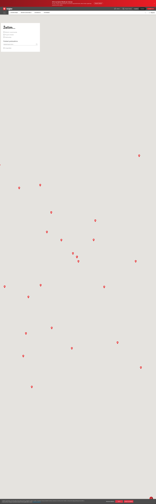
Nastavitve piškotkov (110, 501)
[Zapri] (154, 501)
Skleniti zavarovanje (11, 32)
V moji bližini (8, 48)
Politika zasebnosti (37, 501)
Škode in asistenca (26, 12)
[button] (5, 286)
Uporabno (47, 12)
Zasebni (136, 8)
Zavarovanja (14, 12)
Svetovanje (8, 37)
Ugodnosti (37, 12)
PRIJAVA (153, 12)
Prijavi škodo (98, 3)
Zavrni (119, 501)
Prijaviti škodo (9, 34)
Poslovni (142, 8)
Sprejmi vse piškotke (129, 501)
